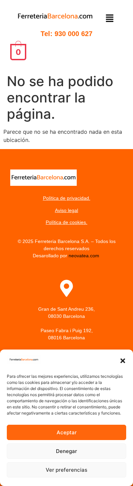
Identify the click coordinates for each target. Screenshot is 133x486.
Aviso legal (66, 210)
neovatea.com (85, 255)
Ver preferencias (66, 470)
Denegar (66, 451)
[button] (122, 360)
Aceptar (67, 432)
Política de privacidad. (66, 198)
